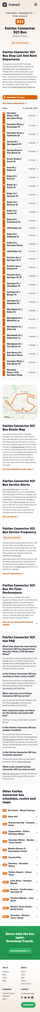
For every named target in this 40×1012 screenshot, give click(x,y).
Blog (4, 974)
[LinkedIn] (32, 997)
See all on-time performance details (18, 623)
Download (28, 1004)
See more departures (14, 103)
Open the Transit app (11, 489)
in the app (14, 703)
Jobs (23, 977)
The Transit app (20, 502)
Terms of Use (26, 983)
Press (5, 977)
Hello (5, 967)
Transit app (16, 555)
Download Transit (18, 950)
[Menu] (35, 5)
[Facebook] (29, 997)
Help (4, 980)
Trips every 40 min (21, 43)
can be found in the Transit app (23, 87)
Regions (6, 971)
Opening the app (18, 447)
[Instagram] (22, 997)
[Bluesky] (25, 997)
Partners (7, 989)
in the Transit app (24, 761)
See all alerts (9, 516)
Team (23, 974)
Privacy (24, 980)
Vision (23, 971)
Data (4, 999)
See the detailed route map (17, 469)
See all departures (12, 573)
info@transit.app (27, 993)
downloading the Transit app (14, 688)
